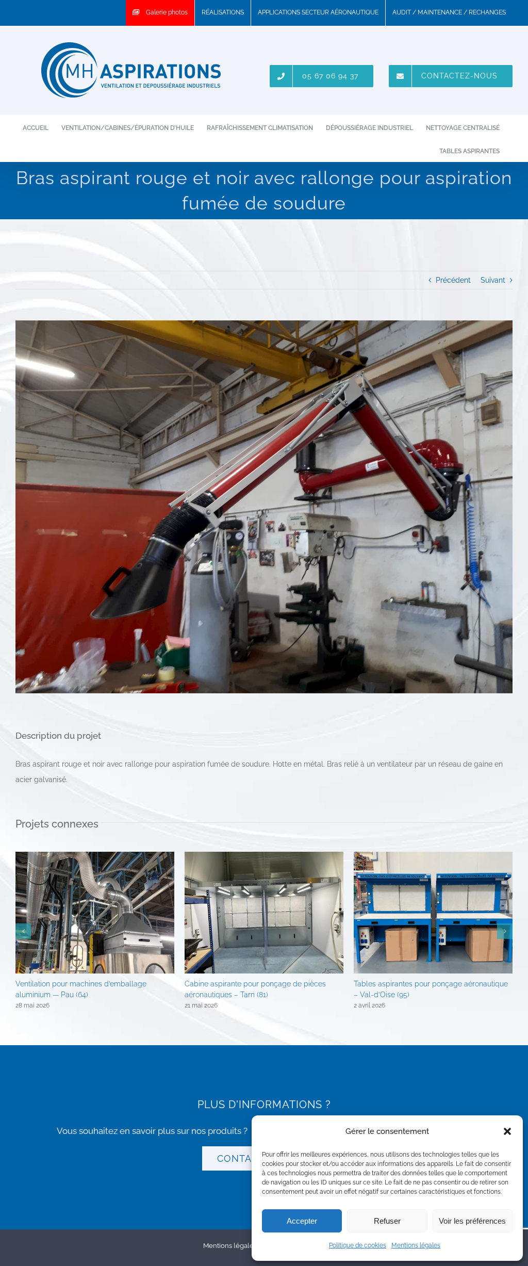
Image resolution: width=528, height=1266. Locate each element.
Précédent (453, 280)
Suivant (493, 280)
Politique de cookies (357, 1245)
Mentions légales (415, 1245)
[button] (507, 1131)
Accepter (302, 1220)
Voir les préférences (472, 1220)
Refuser (387, 1220)
